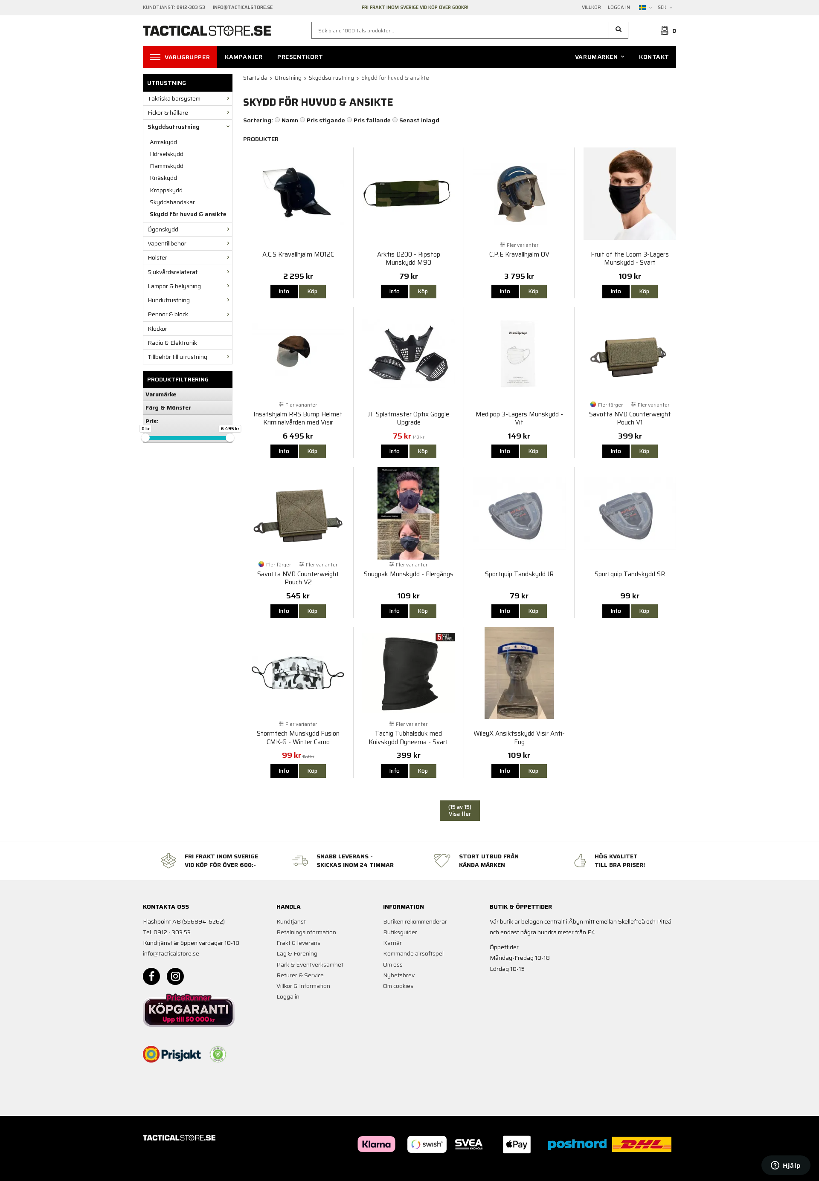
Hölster (157, 257)
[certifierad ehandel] (218, 1054)
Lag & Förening (296, 953)
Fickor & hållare (168, 112)
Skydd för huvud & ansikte (188, 214)
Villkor (591, 7)
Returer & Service (300, 975)
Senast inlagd (419, 120)
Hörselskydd (166, 154)
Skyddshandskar (172, 202)
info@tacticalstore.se (171, 953)
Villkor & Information (303, 985)
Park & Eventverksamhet (309, 964)
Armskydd (163, 142)
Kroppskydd (166, 190)
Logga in (619, 7)
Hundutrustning (169, 300)
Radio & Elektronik (172, 342)
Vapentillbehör (167, 243)
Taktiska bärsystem (174, 98)
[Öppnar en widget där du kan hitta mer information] (785, 1166)
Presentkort (300, 56)
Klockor (157, 328)
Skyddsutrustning (174, 126)
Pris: (151, 421)
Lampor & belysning (174, 286)
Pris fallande (372, 120)
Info (284, 291)
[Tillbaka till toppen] (664, 1169)
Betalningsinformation (306, 932)
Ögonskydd (163, 229)
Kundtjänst (291, 921)
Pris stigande (326, 120)
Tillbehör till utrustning (177, 356)
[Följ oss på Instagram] (175, 976)
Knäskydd (163, 177)
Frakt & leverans (298, 942)
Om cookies (398, 985)
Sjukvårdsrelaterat (172, 272)
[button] (618, 30)
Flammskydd (166, 165)
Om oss (393, 964)
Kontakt (654, 56)
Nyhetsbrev (399, 975)
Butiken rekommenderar (415, 921)
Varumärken (596, 56)
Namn (290, 120)
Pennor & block (168, 314)
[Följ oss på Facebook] (151, 976)
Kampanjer (243, 56)
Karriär (392, 942)
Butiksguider (400, 932)
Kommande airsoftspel (413, 953)
